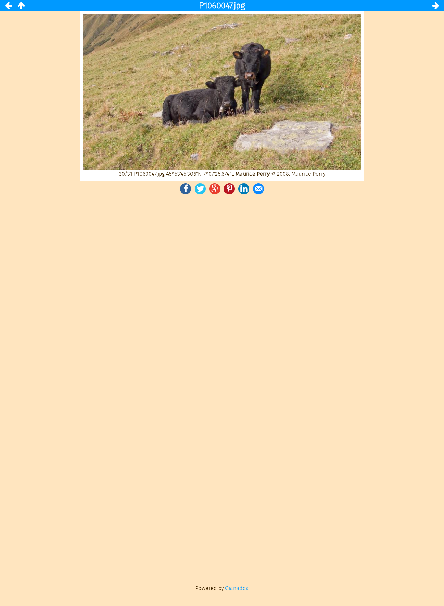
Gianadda (237, 588)
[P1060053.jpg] (435, 5)
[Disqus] (222, 291)
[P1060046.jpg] (8, 5)
